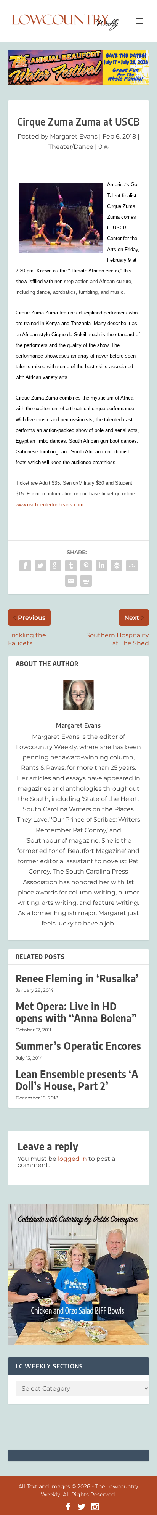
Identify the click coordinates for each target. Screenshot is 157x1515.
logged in (72, 1158)
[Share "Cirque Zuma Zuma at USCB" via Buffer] (116, 565)
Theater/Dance (70, 146)
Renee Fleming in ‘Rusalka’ (77, 978)
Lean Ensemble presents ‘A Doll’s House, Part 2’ (77, 1080)
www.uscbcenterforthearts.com (49, 505)
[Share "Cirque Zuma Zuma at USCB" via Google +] (55, 565)
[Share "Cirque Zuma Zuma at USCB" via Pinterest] (86, 565)
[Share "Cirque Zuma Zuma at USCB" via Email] (70, 580)
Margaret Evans (74, 136)
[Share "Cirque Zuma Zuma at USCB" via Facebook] (25, 565)
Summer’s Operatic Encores (78, 1046)
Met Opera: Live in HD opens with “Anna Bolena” (76, 1012)
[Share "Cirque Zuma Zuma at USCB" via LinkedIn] (101, 565)
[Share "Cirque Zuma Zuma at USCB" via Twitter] (40, 565)
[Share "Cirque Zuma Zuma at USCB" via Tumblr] (70, 565)
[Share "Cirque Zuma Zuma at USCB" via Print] (86, 580)
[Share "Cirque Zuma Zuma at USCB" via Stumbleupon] (131, 565)
